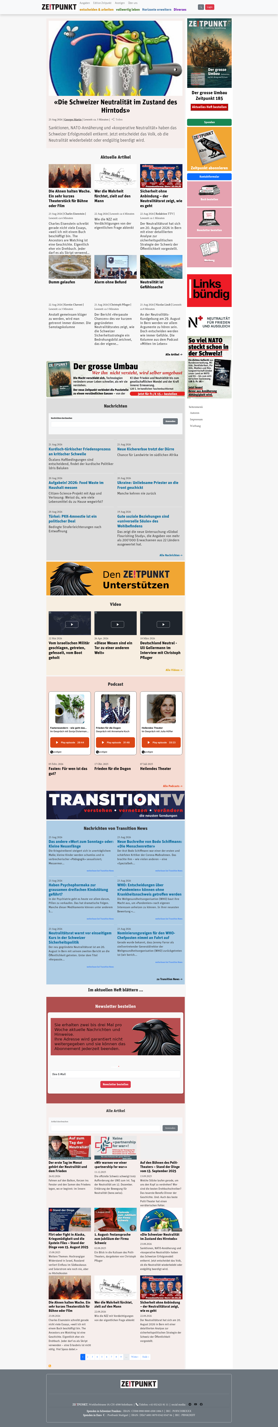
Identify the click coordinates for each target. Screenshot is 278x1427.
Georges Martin (73, 119)
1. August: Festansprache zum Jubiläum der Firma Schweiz (112, 1232)
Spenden (209, 122)
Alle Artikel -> (173, 354)
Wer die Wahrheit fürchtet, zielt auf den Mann (112, 196)
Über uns (132, 3)
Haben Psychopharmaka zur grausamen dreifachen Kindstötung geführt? (78, 882)
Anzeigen (120, 3)
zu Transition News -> (169, 972)
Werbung (195, 426)
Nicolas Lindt (163, 304)
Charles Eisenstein (74, 214)
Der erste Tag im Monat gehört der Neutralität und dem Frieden (68, 1160)
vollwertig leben (128, 9)
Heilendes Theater (155, 761)
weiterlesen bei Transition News (100, 864)
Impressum (196, 419)
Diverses (180, 9)
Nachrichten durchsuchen (61, 411)
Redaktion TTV (164, 214)
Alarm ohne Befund (110, 282)
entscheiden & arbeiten (97, 9)
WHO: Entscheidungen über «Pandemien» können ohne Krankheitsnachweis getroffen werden (149, 882)
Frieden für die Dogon (112, 761)
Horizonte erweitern (156, 9)
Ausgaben (85, 3)
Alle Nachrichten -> (171, 547)
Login (209, 7)
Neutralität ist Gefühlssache (152, 284)
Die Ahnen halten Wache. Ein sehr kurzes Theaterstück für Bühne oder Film (70, 198)
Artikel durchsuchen (59, 1115)
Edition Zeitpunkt (102, 3)
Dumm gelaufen (62, 282)
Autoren (194, 413)
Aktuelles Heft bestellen (209, 107)
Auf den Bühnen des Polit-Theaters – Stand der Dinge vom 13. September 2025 (160, 1160)
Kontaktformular (209, 176)
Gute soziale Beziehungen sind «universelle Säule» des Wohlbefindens (143, 514)
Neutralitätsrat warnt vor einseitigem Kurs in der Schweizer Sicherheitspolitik (80, 930)
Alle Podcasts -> (172, 778)
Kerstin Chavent (73, 304)
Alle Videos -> (174, 662)
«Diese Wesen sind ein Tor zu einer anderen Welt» (113, 641)
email (114, 1060)
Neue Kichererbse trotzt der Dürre (145, 442)
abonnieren (50, 1359)
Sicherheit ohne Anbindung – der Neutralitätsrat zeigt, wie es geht (161, 198)
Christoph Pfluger (120, 304)
